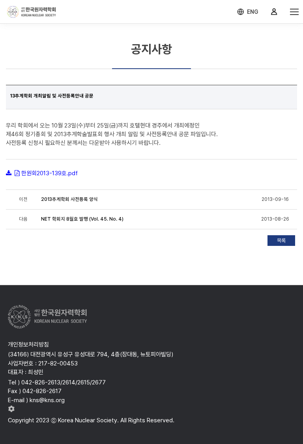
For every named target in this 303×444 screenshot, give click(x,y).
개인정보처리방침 (28, 344)
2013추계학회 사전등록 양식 (69, 199)
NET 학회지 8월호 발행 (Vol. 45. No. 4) (82, 219)
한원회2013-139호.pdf (49, 173)
